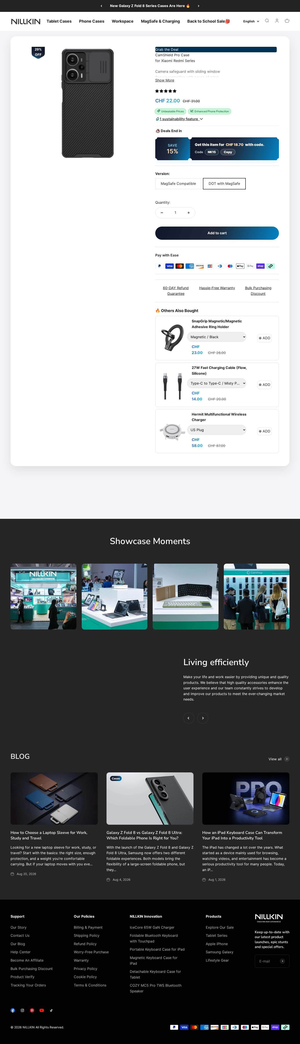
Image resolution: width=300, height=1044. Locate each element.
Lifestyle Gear (217, 960)
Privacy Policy (85, 968)
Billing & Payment (88, 927)
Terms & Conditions (90, 985)
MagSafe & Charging (160, 21)
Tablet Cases (59, 21)
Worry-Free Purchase (91, 952)
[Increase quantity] (188, 212)
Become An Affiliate (27, 960)
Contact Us (20, 935)
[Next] (198, 6)
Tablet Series (216, 935)
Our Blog (18, 944)
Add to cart (217, 233)
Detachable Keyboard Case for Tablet (155, 974)
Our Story (19, 927)
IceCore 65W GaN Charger (152, 927)
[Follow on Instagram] (22, 1011)
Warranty (81, 960)
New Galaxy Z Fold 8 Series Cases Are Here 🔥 (150, 6)
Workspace (123, 21)
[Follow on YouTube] (42, 1011)
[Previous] (101, 6)
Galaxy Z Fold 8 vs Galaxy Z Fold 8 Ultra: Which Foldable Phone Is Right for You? (144, 835)
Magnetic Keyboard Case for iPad (153, 960)
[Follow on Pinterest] (32, 1011)
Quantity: (162, 202)
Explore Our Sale (220, 927)
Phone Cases (91, 21)
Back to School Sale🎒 (208, 21)
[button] (166, 91)
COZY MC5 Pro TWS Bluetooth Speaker (155, 988)
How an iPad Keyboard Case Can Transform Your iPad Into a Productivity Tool (242, 835)
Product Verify (22, 977)
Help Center (21, 952)
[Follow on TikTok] (51, 1011)
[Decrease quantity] (161, 212)
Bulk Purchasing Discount (32, 968)
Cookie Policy (85, 977)
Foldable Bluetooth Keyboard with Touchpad (154, 938)
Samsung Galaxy (219, 952)
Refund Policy (85, 944)
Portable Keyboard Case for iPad (157, 949)
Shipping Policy (86, 935)
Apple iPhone (217, 944)
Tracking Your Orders (28, 985)
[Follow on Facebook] (13, 1011)
